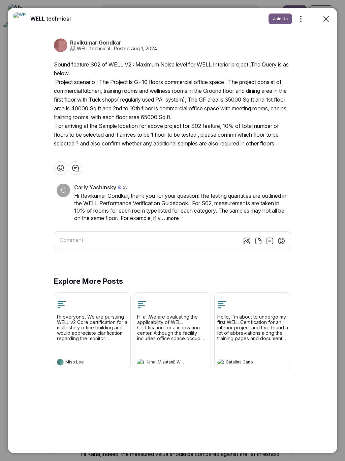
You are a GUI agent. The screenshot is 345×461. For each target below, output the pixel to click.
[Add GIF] (269, 241)
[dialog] (172, 230)
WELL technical (93, 48)
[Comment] (75, 168)
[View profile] (60, 362)
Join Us (280, 18)
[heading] (85, 362)
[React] (60, 168)
